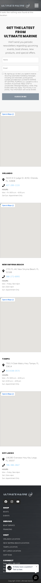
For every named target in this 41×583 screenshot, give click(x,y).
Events (6, 516)
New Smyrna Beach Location (16, 543)
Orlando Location (11, 539)
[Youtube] (18, 501)
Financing (7, 529)
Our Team (7, 555)
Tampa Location (10, 547)
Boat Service (9, 525)
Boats (6, 512)
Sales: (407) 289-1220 (11, 564)
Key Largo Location (12, 551)
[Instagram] (12, 501)
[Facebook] (6, 501)
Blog (4, 569)
